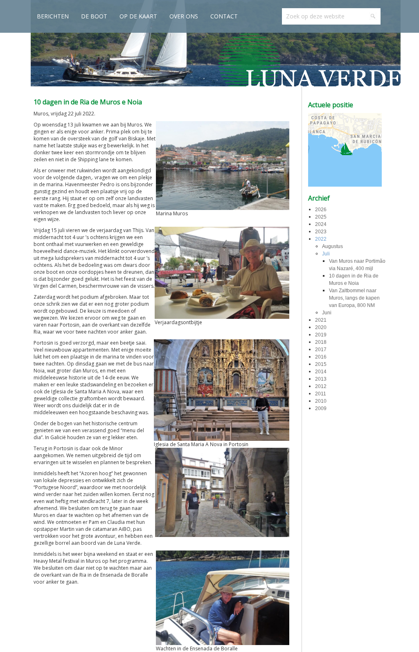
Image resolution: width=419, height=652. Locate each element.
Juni (326, 313)
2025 (321, 217)
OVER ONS (183, 16)
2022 (321, 239)
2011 (320, 394)
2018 (321, 342)
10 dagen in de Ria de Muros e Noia (88, 101)
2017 (321, 349)
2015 (321, 364)
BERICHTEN (53, 16)
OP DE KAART (138, 16)
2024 (321, 224)
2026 (321, 209)
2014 (321, 372)
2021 (321, 320)
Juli (326, 254)
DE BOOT (94, 16)
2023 (321, 232)
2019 (321, 335)
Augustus (332, 246)
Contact (224, 16)
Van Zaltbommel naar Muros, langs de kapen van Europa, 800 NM (354, 298)
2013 (321, 379)
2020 (321, 327)
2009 (321, 408)
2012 (321, 386)
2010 (321, 401)
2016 (321, 357)
